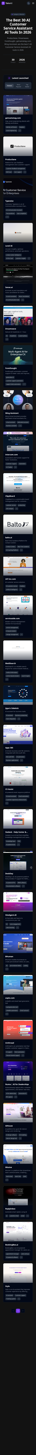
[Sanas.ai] (18, 283)
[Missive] (18, 1163)
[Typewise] (18, 199)
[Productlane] (18, 156)
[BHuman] (18, 953)
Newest (9, 86)
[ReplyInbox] (18, 1202)
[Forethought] (18, 366)
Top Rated (27, 86)
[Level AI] (18, 242)
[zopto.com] (18, 996)
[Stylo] (18, 1282)
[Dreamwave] (18, 324)
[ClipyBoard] (18, 492)
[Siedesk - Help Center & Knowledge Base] (18, 828)
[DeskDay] (18, 870)
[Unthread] (18, 1039)
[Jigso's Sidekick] (18, 703)
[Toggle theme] (28, 3)
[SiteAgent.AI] (18, 911)
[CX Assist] (18, 786)
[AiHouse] (18, 1122)
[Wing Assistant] (18, 409)
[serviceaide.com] (18, 617)
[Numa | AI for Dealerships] (18, 1080)
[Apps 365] (18, 744)
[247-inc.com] (18, 574)
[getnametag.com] (18, 114)
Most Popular (18, 86)
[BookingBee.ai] (18, 1241)
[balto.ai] (18, 534)
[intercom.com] (18, 451)
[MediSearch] (18, 661)
